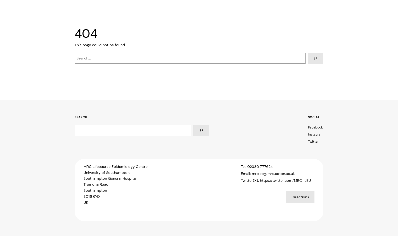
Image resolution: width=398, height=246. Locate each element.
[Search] (315, 58)
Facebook (315, 127)
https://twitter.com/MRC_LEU (285, 180)
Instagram (315, 134)
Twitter (313, 141)
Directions (300, 197)
